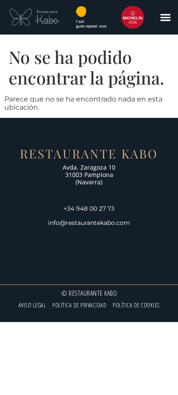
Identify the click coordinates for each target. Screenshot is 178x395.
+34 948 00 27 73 (89, 208)
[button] (165, 17)
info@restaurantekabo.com (89, 223)
